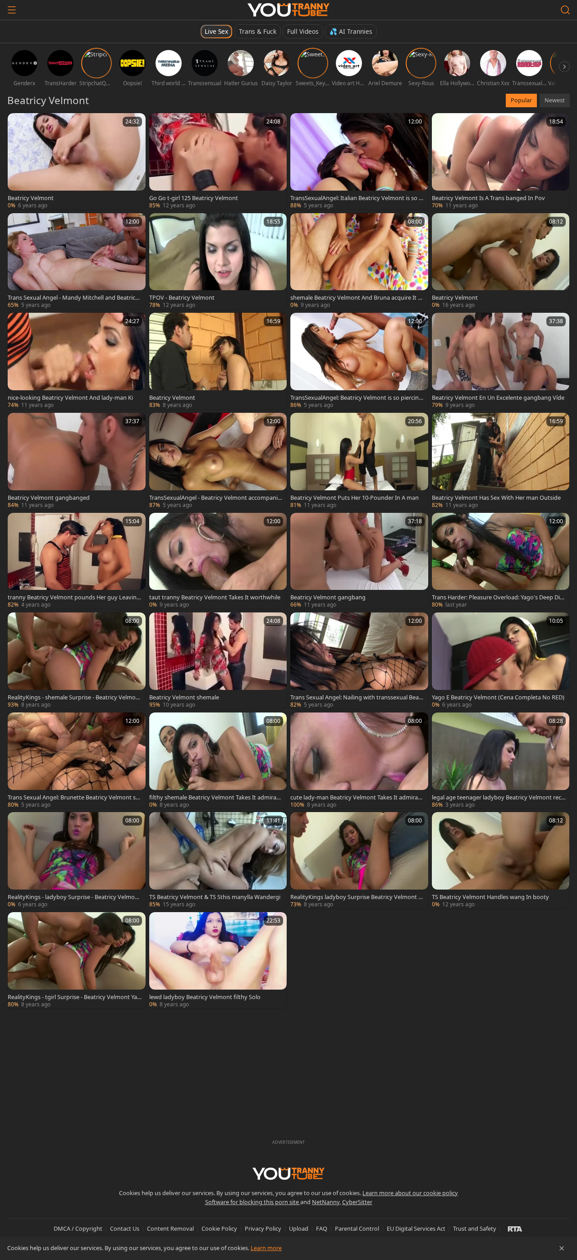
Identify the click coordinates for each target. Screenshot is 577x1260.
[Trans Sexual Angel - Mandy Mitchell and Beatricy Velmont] (77, 261)
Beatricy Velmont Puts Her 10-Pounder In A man (354, 497)
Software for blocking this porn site (252, 1202)
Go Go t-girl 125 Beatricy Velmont (193, 197)
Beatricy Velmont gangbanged (49, 497)
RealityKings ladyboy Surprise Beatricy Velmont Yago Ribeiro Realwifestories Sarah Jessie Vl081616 (357, 896)
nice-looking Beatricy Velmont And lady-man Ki (70, 397)
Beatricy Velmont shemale (184, 697)
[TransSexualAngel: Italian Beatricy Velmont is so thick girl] (359, 161)
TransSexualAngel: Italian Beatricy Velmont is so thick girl (355, 197)
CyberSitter (357, 1202)
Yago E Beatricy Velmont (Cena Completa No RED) (498, 697)
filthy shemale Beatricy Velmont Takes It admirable (215, 797)
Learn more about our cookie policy (410, 1193)
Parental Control (357, 1228)
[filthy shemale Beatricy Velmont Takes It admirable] (218, 760)
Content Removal (170, 1228)
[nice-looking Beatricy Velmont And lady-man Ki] (77, 361)
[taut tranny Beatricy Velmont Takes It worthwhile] (218, 561)
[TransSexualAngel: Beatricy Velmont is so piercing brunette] (359, 361)
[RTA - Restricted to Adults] (515, 1228)
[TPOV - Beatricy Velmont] (218, 261)
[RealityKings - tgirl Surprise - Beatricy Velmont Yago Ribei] (77, 960)
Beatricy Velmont (31, 197)
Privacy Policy (263, 1228)
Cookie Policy (219, 1228)
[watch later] (18, 124)
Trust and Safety (474, 1228)
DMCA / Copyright (78, 1228)
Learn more (266, 1248)
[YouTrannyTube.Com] (288, 10)
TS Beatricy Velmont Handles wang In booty (490, 896)
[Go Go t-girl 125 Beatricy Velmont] (218, 161)
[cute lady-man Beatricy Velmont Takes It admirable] (359, 760)
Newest (555, 100)
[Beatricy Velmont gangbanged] (77, 461)
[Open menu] (12, 10)
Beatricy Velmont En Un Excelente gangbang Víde (498, 397)
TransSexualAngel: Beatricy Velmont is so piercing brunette (356, 397)
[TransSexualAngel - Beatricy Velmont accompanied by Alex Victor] (218, 461)
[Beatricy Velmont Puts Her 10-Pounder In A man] (359, 461)
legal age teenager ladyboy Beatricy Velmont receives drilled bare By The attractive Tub (499, 797)
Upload (298, 1228)
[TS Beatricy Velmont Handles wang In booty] (501, 860)
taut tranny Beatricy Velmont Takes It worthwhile (214, 597)
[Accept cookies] (562, 1248)
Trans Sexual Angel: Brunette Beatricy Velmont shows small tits (73, 797)
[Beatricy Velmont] (77, 161)
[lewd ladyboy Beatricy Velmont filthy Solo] (218, 960)
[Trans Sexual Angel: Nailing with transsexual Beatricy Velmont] (359, 660)
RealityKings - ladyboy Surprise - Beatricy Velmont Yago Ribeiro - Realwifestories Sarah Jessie (74, 896)
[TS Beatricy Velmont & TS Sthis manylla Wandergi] (218, 860)
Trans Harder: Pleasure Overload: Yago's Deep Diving (498, 597)
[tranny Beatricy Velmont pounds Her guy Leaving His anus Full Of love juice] (77, 561)
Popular (521, 100)
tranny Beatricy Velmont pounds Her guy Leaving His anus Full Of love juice (74, 597)
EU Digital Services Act (416, 1228)
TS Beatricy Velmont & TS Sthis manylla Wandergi (214, 896)
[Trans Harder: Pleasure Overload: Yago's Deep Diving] (501, 561)
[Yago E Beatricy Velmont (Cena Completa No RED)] (501, 660)
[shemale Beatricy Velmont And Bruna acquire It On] (359, 261)
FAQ (321, 1228)
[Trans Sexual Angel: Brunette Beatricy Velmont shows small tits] (77, 760)
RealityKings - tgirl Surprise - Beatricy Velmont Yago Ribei (74, 996)
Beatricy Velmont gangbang (328, 597)
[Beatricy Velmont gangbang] (359, 561)
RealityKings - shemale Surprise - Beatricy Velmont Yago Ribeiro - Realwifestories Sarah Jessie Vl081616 (75, 697)
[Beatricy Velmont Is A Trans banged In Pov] (501, 161)
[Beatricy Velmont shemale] (218, 660)
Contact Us (124, 1228)
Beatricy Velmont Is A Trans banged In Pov (488, 197)
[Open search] (565, 10)
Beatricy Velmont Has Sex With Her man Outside (496, 497)
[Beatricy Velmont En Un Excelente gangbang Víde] (501, 361)
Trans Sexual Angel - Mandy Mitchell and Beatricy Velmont (73, 297)
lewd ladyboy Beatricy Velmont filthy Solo (205, 996)
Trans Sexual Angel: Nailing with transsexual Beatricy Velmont (356, 697)
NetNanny (325, 1202)
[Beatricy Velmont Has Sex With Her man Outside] (501, 461)
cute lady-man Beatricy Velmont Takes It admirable (356, 797)
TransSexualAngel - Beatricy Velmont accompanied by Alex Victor (215, 497)
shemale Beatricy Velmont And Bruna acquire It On (356, 297)
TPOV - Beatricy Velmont (182, 297)
